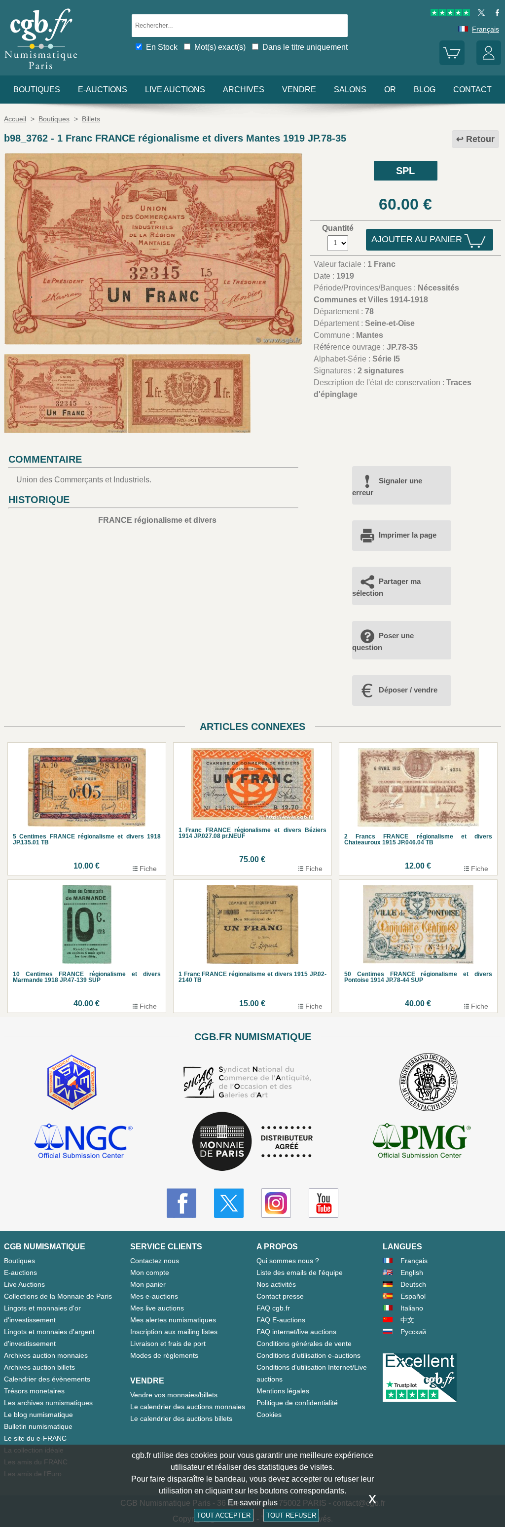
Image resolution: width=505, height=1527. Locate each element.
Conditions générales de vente (304, 1343)
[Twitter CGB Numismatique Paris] (229, 1203)
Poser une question (383, 641)
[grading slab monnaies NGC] (83, 1142)
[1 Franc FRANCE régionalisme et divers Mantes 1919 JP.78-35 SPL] (153, 342)
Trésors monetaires (34, 1391)
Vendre (299, 89)
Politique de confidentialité (297, 1403)
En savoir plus (253, 1502)
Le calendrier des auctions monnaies (187, 1407)
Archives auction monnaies (46, 1355)
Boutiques (36, 89)
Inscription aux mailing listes (173, 1332)
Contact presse (280, 1296)
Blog (424, 89)
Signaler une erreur (387, 486)
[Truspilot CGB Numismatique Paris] (450, 14)
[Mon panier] (451, 63)
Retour (480, 139)
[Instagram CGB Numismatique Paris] (276, 1203)
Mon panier (148, 1284)
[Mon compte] (488, 63)
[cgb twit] (479, 14)
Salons (350, 89)
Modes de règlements (164, 1355)
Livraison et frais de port (168, 1343)
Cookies (269, 1414)
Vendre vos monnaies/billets (173, 1395)
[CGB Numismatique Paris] (41, 71)
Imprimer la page (407, 535)
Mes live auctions (157, 1308)
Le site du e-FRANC (35, 1438)
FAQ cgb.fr (273, 1308)
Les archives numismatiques (48, 1403)
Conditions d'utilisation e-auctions (308, 1355)
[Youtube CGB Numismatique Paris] (323, 1203)
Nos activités (276, 1284)
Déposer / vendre (408, 690)
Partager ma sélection (386, 587)
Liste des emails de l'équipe (299, 1272)
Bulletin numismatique (38, 1426)
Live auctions (175, 89)
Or (390, 89)
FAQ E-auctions (280, 1320)
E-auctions (102, 89)
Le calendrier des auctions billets (181, 1418)
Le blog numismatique (38, 1414)
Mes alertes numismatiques (173, 1320)
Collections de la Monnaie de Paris (58, 1296)
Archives (243, 89)
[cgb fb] (495, 14)
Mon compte (149, 1272)
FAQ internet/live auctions (296, 1332)
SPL (405, 171)
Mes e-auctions (154, 1296)
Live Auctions (24, 1284)
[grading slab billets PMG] (421, 1142)
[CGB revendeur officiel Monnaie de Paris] (252, 1142)
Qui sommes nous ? (287, 1261)
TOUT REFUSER (291, 1515)
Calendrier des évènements (47, 1379)
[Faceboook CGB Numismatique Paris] (181, 1203)
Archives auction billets (39, 1367)
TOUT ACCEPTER (224, 1515)
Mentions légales (282, 1391)
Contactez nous (154, 1261)
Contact (472, 89)
